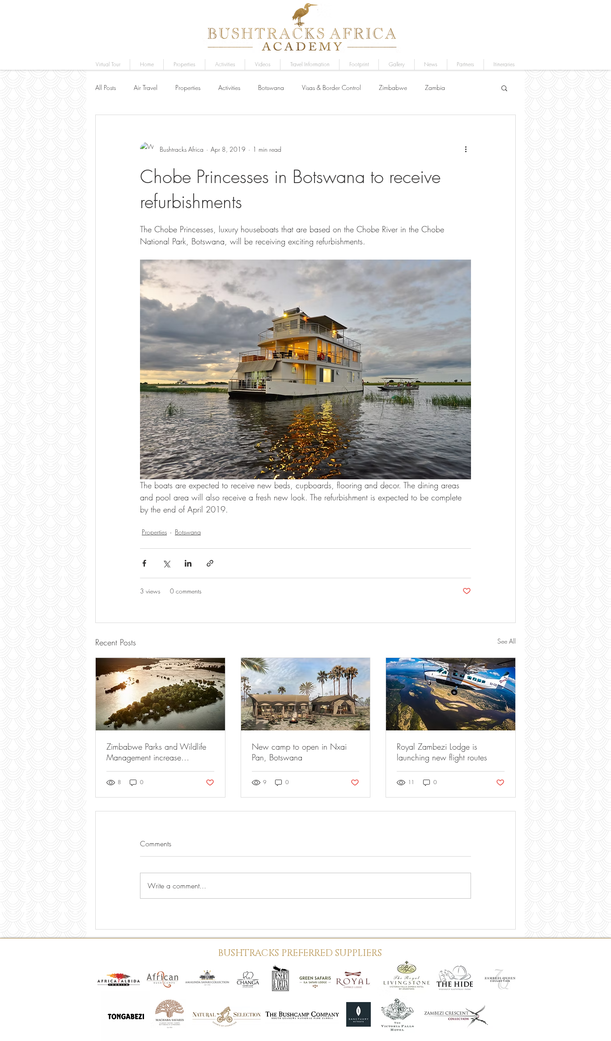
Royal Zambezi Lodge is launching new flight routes (442, 752)
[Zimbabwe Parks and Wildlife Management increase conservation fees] (160, 694)
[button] (396, 64)
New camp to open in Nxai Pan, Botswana (299, 752)
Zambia (435, 87)
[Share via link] (210, 563)
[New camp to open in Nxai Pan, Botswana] (305, 694)
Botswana (271, 87)
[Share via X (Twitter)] (166, 563)
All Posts (105, 87)
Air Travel (145, 87)
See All (506, 641)
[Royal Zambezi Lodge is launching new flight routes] (450, 694)
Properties (187, 87)
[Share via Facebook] (144, 563)
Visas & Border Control (331, 87)
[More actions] (465, 149)
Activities (229, 87)
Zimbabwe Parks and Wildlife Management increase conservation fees (156, 752)
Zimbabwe (393, 87)
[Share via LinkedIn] (188, 563)
